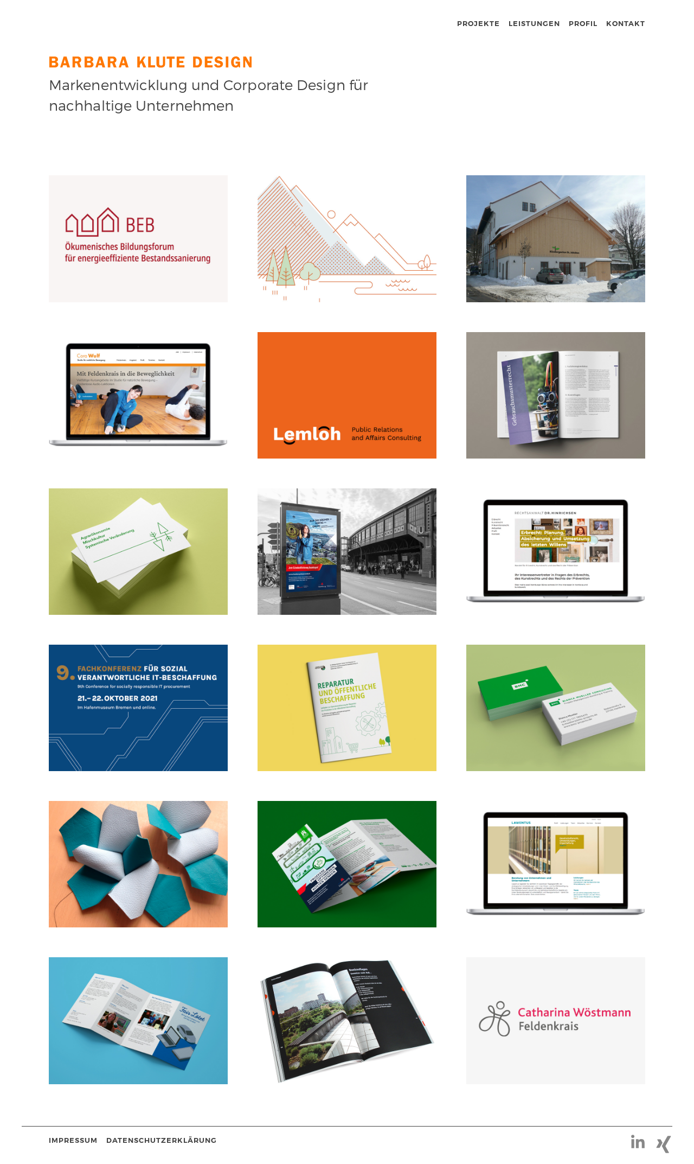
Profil (583, 23)
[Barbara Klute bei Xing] (642, 1140)
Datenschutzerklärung (161, 1140)
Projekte (478, 23)
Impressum (73, 1140)
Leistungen (534, 23)
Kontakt (625, 23)
